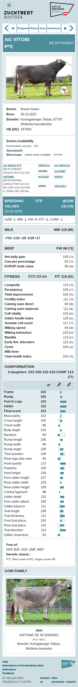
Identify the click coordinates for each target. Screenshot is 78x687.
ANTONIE (8, 176)
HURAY (58, 176)
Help (5, 661)
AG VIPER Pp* (62, 165)
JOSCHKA (60, 186)
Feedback (8, 673)
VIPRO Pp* (44, 165)
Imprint (71, 681)
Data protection (58, 680)
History (33, 28)
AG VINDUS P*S (12, 165)
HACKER (43, 176)
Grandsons (54, 28)
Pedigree (22, 28)
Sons (42, 28)
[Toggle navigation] (9, 5)
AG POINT (60, 171)
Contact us (45, 680)
